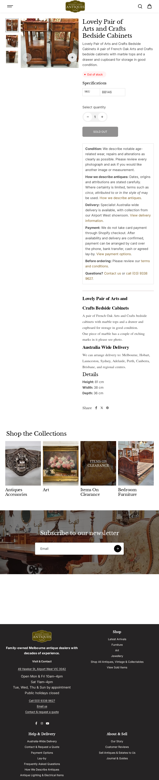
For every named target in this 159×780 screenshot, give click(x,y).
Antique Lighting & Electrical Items (42, 775)
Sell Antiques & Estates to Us (117, 752)
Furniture (117, 644)
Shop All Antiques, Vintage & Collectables (117, 661)
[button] (149, 6)
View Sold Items (117, 667)
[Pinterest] (107, 407)
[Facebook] (96, 407)
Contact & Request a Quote (42, 746)
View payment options (113, 254)
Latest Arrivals (117, 639)
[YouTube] (47, 723)
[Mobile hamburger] (10, 6)
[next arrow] (72, 57)
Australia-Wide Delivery (42, 741)
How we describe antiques (120, 198)
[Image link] (42, 636)
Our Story (117, 741)
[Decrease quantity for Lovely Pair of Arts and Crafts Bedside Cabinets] (88, 117)
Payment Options (42, 752)
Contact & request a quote (42, 711)
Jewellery (117, 656)
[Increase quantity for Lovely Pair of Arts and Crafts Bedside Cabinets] (102, 117)
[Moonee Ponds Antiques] (75, 6)
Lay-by (41, 758)
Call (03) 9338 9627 (42, 700)
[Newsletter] (117, 548)
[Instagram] (42, 723)
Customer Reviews (117, 746)
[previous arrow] (27, 57)
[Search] (140, 6)
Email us (42, 706)
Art (117, 650)
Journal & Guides (117, 758)
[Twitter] (101, 407)
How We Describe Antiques (42, 769)
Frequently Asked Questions (42, 763)
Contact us (112, 273)
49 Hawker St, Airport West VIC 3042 (42, 669)
